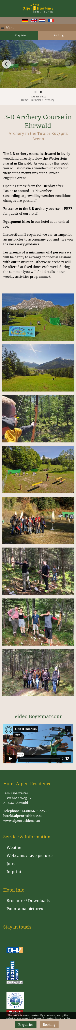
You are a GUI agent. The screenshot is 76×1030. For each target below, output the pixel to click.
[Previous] (6, 64)
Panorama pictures (24, 908)
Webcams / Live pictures (29, 855)
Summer (36, 100)
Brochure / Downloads (28, 900)
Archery (49, 100)
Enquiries (20, 35)
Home (24, 100)
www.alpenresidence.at (21, 820)
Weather (14, 847)
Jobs (10, 863)
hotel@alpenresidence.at (22, 816)
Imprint (13, 871)
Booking (49, 1024)
